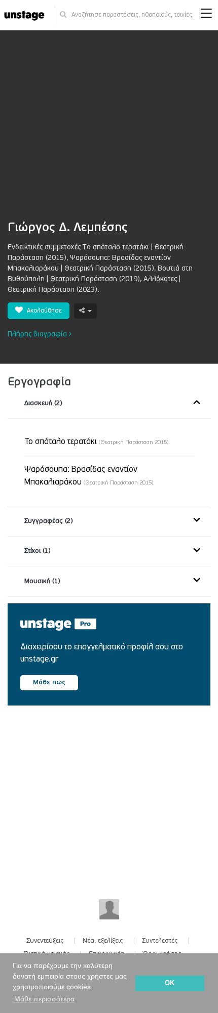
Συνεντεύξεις (45, 940)
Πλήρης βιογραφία (38, 334)
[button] (206, 15)
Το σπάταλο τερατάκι (96, 441)
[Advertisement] (109, 130)
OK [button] (169, 983)
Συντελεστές (160, 940)
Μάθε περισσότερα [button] (44, 999)
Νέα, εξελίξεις (103, 940)
